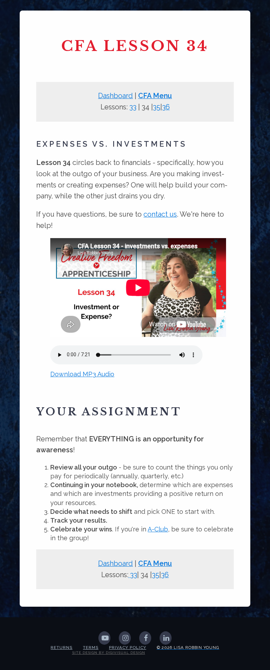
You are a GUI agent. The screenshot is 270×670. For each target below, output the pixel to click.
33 (132, 107)
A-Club (158, 529)
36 (166, 107)
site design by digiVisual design (108, 653)
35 (156, 107)
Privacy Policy (127, 647)
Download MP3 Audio (82, 374)
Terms (90, 647)
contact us (160, 214)
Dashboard (115, 95)
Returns (61, 647)
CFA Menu (155, 95)
